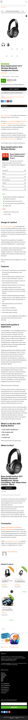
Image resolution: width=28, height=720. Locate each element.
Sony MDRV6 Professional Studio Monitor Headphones (7, 581)
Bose (2, 94)
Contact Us (3, 674)
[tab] (14, 106)
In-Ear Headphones (5, 687)
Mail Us (17, 718)
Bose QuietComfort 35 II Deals (12, 541)
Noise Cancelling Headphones (10, 97)
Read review (10, 81)
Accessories (3, 692)
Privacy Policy (15, 664)
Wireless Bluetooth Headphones (12, 11)
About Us (3, 672)
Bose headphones (5, 115)
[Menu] (1, 1)
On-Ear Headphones (5, 683)
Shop (2, 681)
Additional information (6, 108)
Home (2, 11)
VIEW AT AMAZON (14, 89)
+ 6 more (11, 620)
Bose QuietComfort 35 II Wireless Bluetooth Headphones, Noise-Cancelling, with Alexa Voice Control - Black (13, 480)
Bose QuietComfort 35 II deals (9, 139)
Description (4, 106)
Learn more (3, 7)
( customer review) (11, 73)
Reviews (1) (4, 110)
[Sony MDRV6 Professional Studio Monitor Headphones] (7, 573)
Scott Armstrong (12, 551)
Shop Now (9, 488)
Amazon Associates (6, 663)
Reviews (2, 677)
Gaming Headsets (4, 690)
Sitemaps (3, 676)
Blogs (2, 678)
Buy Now (12, 591)
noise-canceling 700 (11, 121)
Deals (2, 679)
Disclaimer (9, 664)
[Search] (26, 1)
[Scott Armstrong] (4, 552)
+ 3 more (24, 591)
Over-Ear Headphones (20, 97)
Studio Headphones (6, 579)
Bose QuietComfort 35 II (7, 226)
